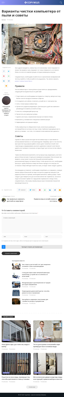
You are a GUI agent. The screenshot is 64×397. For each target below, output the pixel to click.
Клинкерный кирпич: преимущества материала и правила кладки (6, 111)
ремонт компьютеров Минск (23, 81)
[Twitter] (9, 71)
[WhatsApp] (9, 76)
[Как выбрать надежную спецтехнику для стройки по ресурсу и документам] (16, 301)
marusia (4, 19)
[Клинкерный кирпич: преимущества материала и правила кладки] (6, 100)
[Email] (6, 86)
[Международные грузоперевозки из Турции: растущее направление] (16, 284)
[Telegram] (9, 81)
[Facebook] (4, 71)
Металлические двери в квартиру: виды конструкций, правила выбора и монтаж (47, 378)
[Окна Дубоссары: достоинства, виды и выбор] (16, 331)
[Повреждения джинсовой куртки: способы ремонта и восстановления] (16, 293)
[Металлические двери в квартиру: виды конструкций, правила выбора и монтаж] (47, 364)
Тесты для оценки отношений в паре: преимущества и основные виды (46, 345)
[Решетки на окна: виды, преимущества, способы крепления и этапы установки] (16, 364)
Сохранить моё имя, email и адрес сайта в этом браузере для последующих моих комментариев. (25, 240)
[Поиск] (60, 2)
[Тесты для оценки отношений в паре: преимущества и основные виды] (47, 331)
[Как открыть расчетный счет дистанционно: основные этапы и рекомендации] (16, 266)
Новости (6, 340)
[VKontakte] (4, 81)
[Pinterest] (4, 76)
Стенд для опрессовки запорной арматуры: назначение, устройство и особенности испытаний (36, 274)
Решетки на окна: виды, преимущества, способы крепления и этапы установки (16, 378)
